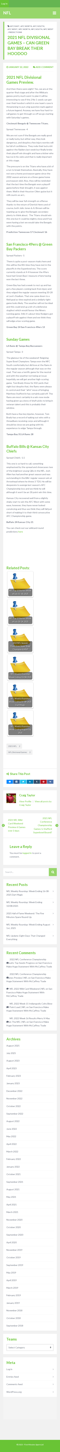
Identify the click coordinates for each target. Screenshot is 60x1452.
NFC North (24, 29)
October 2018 (13, 1318)
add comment (44, 67)
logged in (27, 853)
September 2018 (14, 1325)
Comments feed (14, 1384)
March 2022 (12, 1151)
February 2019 (13, 1295)
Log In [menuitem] (4, 3)
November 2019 (14, 1250)
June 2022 (11, 1128)
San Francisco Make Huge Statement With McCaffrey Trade (29, 992)
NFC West (48, 29)
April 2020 (11, 1242)
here (20, 531)
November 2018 (14, 1310)
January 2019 (13, 1303)
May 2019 (11, 1272)
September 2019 (14, 1265)
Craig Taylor (27, 795)
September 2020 (14, 1234)
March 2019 (12, 1287)
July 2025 (11, 1053)
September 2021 (14, 1181)
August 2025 (13, 1045)
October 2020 (13, 1227)
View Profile (25, 801)
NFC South (36, 29)
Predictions (15, 32)
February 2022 (13, 1159)
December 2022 (14, 1091)
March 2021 (12, 1212)
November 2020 (14, 1219)
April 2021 (11, 1204)
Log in (9, 1369)
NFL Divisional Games (19, 752)
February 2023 (13, 1075)
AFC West (13, 29)
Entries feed (12, 1376)
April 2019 (11, 1280)
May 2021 (11, 1196)
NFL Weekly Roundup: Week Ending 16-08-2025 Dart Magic (27, 893)
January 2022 (13, 1166)
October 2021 (13, 1174)
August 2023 (13, 1060)
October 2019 (13, 1257)
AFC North (26, 26)
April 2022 (11, 1144)
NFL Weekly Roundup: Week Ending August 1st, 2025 (28, 926)
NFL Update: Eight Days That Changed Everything (25, 937)
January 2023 (13, 1083)
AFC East (15, 26)
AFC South (38, 26)
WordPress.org (14, 1392)
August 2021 (13, 1189)
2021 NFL (14, 746)
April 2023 (11, 1068)
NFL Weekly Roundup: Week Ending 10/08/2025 (24, 904)
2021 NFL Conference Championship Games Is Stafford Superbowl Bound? (42, 825)
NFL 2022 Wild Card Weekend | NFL (27, 988)
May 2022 (11, 1136)
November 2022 (14, 1098)
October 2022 (13, 1106)
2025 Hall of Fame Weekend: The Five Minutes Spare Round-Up (25, 915)
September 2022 (14, 1113)
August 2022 (13, 1121)
